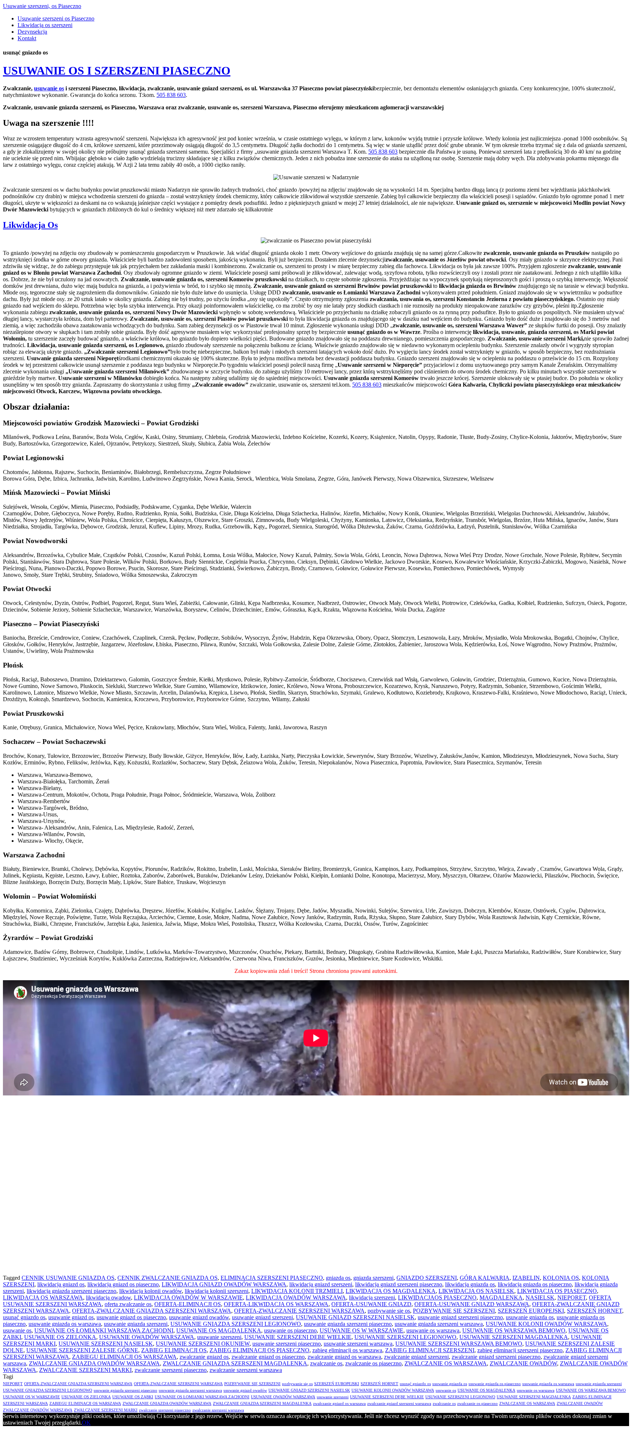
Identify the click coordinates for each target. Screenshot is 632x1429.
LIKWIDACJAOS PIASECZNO (437, 1297)
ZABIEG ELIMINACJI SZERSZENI (429, 1350)
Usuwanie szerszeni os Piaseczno (56, 18)
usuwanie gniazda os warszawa (65, 1324)
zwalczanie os (326, 1363)
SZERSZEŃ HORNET (594, 1311)
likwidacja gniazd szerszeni (320, 1284)
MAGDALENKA (501, 1297)
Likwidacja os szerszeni (45, 25)
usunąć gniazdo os (24, 1317)
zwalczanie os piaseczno (373, 1363)
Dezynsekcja (32, 32)
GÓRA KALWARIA (484, 1278)
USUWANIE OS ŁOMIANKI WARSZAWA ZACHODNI (103, 1330)
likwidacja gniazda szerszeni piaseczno (71, 1291)
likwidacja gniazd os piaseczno (123, 1284)
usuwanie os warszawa (432, 1330)
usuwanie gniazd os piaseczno (131, 1317)
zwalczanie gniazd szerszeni (416, 1357)
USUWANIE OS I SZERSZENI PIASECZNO (116, 70)
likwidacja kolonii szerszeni (216, 1291)
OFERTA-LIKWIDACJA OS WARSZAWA (276, 1304)
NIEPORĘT (571, 1297)
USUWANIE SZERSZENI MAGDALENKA (513, 1337)
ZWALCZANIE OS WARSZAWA (446, 1363)
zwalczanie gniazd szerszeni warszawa (399, 1404)
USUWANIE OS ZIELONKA (60, 1337)
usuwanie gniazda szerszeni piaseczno (348, 1324)
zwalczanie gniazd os (204, 1357)
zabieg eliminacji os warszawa (347, 1350)
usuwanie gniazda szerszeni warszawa (439, 1324)
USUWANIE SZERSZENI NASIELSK (106, 1343)
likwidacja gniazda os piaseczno (535, 1284)
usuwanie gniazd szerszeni (262, 1317)
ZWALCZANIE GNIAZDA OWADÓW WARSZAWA (94, 1363)
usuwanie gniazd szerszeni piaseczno (460, 1317)
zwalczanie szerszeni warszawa (246, 1370)
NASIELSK (540, 1297)
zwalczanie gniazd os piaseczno (268, 1357)
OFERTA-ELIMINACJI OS (187, 1304)
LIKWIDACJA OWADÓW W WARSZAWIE (188, 1297)
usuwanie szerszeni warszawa (358, 1343)
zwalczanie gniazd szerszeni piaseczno (496, 1357)
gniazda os (338, 1278)
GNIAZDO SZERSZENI (426, 1278)
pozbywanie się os (389, 1311)
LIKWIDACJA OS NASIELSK (476, 1291)
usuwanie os (49, 88)
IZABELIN (526, 1278)
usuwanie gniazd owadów (199, 1317)
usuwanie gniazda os (530, 1317)
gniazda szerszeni (373, 1278)
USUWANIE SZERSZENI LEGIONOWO (405, 1337)
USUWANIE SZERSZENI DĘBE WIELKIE (297, 1337)
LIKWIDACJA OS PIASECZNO (557, 1291)
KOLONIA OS (561, 1278)
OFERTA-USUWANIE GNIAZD (371, 1304)
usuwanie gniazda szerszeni (136, 1324)
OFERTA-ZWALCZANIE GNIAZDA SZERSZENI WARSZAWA (151, 1311)
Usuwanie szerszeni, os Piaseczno (42, 6)
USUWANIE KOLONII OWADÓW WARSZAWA (546, 1324)
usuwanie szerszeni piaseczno (286, 1343)
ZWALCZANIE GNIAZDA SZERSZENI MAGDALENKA (235, 1363)
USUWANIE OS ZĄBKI (132, 1397)
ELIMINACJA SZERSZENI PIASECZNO (272, 1278)
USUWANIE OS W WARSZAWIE (361, 1330)
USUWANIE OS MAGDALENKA (218, 1330)
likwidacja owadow (108, 1297)
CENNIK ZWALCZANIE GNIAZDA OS (167, 1278)
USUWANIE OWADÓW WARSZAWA (146, 1337)
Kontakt (27, 38)
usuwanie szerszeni (219, 1337)
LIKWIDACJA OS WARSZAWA (43, 1297)
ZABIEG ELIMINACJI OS (174, 1350)
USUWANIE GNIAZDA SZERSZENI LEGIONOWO (235, 1324)
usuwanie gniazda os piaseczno (495, 1384)
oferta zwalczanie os (128, 1304)
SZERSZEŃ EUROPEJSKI (531, 1311)
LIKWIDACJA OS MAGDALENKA (391, 1291)
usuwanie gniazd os (71, 1317)
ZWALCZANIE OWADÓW (523, 1363)
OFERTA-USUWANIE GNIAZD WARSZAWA (471, 1304)
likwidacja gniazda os (470, 1284)
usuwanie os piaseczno (290, 1330)
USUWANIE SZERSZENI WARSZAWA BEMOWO (458, 1343)
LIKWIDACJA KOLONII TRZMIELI (297, 1291)
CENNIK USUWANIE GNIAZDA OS (68, 1278)
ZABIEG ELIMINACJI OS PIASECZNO (259, 1350)
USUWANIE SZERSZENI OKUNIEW (202, 1343)
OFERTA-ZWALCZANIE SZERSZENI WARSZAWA (299, 1311)
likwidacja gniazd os (60, 1284)
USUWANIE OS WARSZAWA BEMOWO (513, 1330)
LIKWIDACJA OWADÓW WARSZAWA (296, 1297)
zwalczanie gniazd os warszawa (344, 1357)
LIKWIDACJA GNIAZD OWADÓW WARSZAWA (224, 1284)
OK (86, 1422)
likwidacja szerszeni (372, 1297)
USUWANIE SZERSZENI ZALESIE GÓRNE (82, 1350)
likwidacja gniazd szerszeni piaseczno (398, 1284)
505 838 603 (171, 95)
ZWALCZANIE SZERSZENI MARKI (85, 1370)
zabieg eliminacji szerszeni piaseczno (520, 1350)
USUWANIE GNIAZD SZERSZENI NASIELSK (355, 1317)
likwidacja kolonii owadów (150, 1291)
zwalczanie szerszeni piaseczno (171, 1370)
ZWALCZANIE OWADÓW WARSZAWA (37, 1410)
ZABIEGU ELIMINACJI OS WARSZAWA (124, 1357)
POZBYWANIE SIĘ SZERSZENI (454, 1311)
